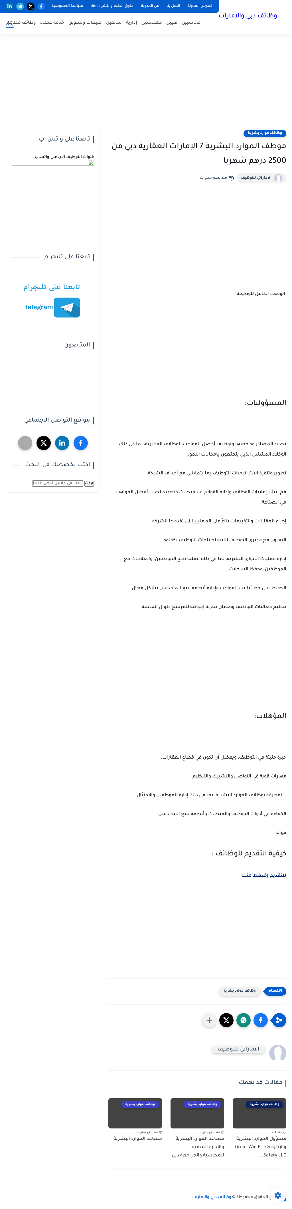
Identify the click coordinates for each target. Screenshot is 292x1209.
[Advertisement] (146, 86)
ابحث (89, 484)
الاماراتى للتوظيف (256, 178)
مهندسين (151, 23)
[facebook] (41, 6)
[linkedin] (9, 6)
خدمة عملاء (52, 23)
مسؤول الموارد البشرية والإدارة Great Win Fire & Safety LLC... (260, 1147)
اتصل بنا (173, 6)
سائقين (114, 23)
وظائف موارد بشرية (265, 133)
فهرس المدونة (200, 6)
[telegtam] (25, 443)
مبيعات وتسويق (85, 23)
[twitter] (31, 6)
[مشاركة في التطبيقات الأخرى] (209, 1020)
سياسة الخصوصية (67, 6)
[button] (261, 1020)
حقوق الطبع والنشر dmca (112, 6)
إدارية (131, 23)
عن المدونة (150, 6)
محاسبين (191, 23)
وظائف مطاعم (21, 23)
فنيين (171, 23)
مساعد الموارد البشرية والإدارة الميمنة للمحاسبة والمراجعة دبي (198, 1147)
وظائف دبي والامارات (247, 16)
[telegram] (20, 6)
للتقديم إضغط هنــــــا (263, 876)
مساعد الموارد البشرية (137, 1139)
